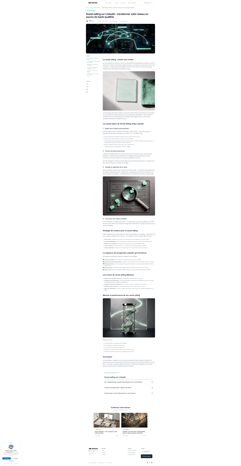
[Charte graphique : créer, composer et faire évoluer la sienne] (107, 425)
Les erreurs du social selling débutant (92, 71)
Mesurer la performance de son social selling (93, 74)
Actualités (104, 454)
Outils (103, 450)
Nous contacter (147, 456)
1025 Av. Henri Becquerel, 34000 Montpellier (94, 451)
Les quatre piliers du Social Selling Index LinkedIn (93, 62)
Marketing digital (131, 454)
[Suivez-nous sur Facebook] (147, 462)
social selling (107, 63)
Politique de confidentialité (8, 463)
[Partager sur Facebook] (87, 86)
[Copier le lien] (87, 89)
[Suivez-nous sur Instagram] (149, 462)
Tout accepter (6, 458)
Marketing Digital (97, 7)
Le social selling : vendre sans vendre (92, 59)
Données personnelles (92, 462)
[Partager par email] (87, 92)
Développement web (132, 450)
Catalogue (104, 452)
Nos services (108, 2)
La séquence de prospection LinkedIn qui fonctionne (92, 68)
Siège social (110, 462)
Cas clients (123, 2)
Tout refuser (15, 458)
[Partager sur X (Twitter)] (87, 84)
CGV (106, 462)
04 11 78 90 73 (147, 3)
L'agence (116, 2)
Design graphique (131, 452)
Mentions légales (101, 462)
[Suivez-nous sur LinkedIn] (151, 462)
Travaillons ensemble (132, 2)
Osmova (87, 7)
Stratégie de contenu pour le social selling (92, 65)
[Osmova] (93, 2)
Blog (91, 7)
